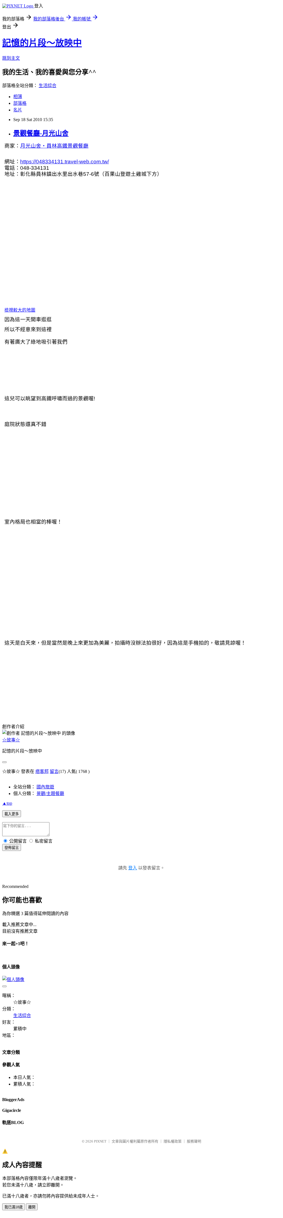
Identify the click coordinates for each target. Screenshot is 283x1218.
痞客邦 (42, 771)
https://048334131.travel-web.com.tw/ (64, 161)
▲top (7, 803)
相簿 (17, 96)
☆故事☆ (11, 740)
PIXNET (100, 1141)
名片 (17, 110)
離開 (31, 1207)
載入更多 (11, 814)
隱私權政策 (173, 1141)
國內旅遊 (45, 787)
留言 (54, 771)
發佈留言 (11, 848)
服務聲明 (194, 1141)
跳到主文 (11, 58)
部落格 (20, 103)
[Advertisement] (29, 678)
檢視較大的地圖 (19, 310)
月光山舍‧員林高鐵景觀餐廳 (54, 146)
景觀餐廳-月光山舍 (41, 133)
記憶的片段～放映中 (42, 43)
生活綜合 (47, 85)
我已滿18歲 (13, 1207)
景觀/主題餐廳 (50, 793)
